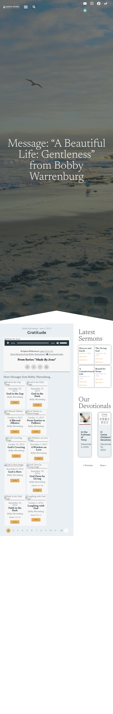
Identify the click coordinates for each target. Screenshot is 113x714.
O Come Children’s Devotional (106, 436)
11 (55, 531)
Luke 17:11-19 (46, 351)
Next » (103, 465)
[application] (37, 343)
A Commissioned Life (86, 371)
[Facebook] (98, 3)
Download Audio (56, 354)
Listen (15, 402)
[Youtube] (84, 3)
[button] (26, 7)
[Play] (8, 343)
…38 (61, 531)
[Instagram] (91, 3)
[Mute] (57, 343)
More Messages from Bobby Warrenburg (27, 354)
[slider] (64, 342)
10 (50, 531)
